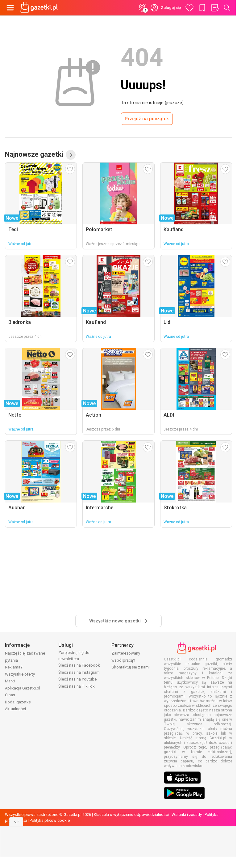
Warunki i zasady (187, 814)
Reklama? (14, 667)
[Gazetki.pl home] (40, 8)
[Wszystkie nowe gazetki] (71, 155)
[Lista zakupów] (215, 8)
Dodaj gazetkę (18, 702)
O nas (10, 695)
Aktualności (15, 708)
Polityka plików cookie (50, 820)
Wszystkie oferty (20, 674)
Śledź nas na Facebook (79, 665)
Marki (10, 681)
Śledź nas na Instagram (79, 672)
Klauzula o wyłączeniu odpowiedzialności (131, 814)
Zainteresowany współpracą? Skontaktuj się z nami (130, 660)
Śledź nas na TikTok (76, 686)
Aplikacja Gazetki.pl (22, 688)
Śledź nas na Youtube (77, 679)
